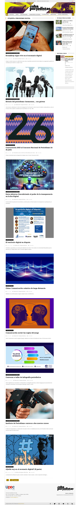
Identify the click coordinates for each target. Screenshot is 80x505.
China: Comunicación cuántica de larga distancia (26, 288)
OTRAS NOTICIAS (9, 239)
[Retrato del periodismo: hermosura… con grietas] (30, 82)
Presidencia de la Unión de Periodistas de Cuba (24, 152)
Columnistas (11, 14)
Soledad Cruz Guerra (67, 39)
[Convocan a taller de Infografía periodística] (30, 358)
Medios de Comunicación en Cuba (43, 1)
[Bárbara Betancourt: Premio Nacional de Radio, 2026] (59, 43)
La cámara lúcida (45, 14)
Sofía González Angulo (67, 32)
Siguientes (16, 480)
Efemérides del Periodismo (31, 1)
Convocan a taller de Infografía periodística (23, 377)
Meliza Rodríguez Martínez (22, 472)
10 (11, 480)
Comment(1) (30, 426)
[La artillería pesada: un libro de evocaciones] (59, 36)
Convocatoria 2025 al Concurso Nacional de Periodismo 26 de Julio (29, 149)
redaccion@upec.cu (14, 497)
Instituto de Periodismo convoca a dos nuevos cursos (27, 423)
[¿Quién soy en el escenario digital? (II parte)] (30, 450)
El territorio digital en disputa (18, 242)
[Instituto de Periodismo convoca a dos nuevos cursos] (30, 404)
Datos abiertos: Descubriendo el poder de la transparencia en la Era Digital (29, 195)
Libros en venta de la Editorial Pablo (69, 60)
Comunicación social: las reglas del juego (22, 333)
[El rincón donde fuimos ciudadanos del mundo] (59, 29)
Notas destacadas (23, 14)
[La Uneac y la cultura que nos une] (59, 22)
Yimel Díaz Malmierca (67, 25)
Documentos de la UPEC (21, 1)
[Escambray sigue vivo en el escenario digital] (30, 36)
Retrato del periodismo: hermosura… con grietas (25, 102)
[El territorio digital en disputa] (30, 223)
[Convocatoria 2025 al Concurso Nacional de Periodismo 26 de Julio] (30, 128)
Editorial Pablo (53, 14)
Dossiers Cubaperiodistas (63, 14)
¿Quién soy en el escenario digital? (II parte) (24, 469)
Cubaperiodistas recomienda (34, 14)
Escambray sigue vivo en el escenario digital (24, 56)
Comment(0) (29, 58)
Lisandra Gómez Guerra (19, 58)
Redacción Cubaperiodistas (21, 104)
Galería (17, 14)
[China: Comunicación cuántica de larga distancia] (30, 269)
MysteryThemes (21, 503)
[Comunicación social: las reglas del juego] (30, 313)
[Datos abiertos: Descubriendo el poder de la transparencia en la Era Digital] (30, 175)
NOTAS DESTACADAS (10, 145)
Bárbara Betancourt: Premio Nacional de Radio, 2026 (67, 43)
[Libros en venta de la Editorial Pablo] (60, 58)
